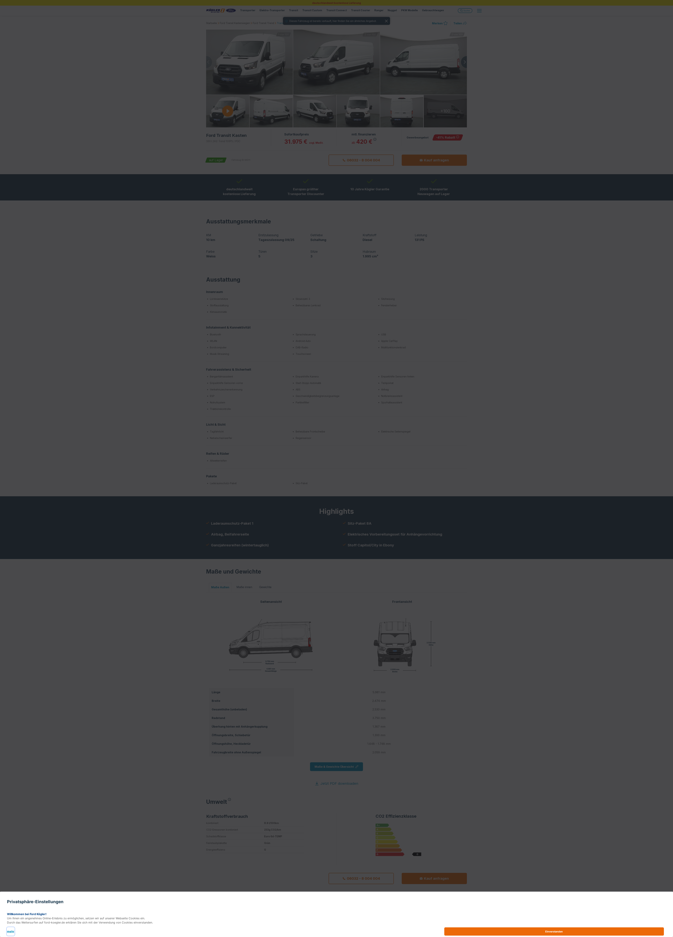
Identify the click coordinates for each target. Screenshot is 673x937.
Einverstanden (554, 931)
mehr (10, 931)
